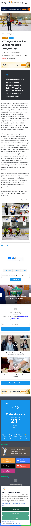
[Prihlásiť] (5, 3)
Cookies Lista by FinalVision (8, 521)
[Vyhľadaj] (2, 3)
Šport (15, 34)
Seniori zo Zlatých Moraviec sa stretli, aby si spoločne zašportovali (15, 296)
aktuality (8, 270)
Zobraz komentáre (15, 383)
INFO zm (6, 52)
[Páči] (2, 245)
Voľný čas (10, 34)
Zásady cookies (6, 503)
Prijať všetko (15, 509)
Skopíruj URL (15, 279)
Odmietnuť (15, 518)
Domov (5, 34)
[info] (14, 2)
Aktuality (5, 37)
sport (17, 270)
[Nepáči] (7, 245)
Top (24, 270)
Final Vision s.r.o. (16, 523)
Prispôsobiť (15, 513)
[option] (15, 294)
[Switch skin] (23, 4)
